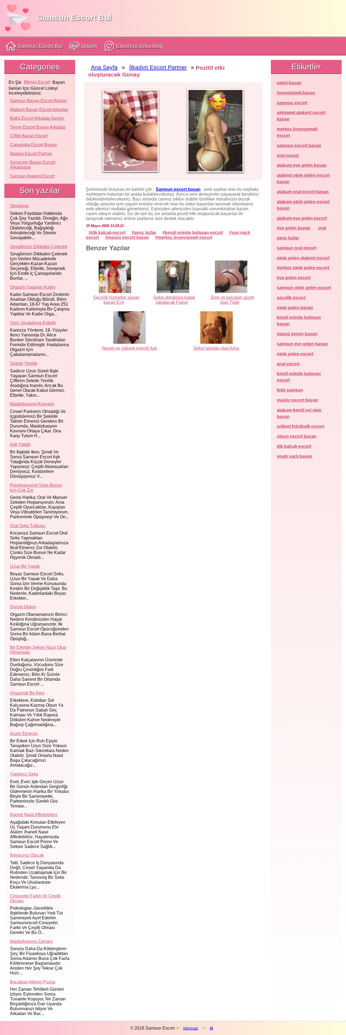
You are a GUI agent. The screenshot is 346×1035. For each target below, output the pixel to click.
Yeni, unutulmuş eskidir (33, 322)
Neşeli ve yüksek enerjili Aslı (129, 348)
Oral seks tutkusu (27, 525)
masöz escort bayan (128, 237)
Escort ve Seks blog (139, 46)
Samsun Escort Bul (74, 17)
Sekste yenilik (23, 363)
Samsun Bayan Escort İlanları (38, 100)
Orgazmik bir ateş (27, 693)
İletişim (89, 45)
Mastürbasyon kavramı (32, 404)
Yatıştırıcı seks (24, 774)
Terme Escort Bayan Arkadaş (37, 127)
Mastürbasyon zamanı (31, 941)
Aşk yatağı (20, 444)
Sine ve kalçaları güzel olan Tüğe (232, 300)
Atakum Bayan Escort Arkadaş (39, 109)
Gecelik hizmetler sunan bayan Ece (116, 300)
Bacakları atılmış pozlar (32, 982)
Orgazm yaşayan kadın (32, 287)
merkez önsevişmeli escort (185, 237)
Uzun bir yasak (25, 566)
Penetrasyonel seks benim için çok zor (36, 487)
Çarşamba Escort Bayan (33, 144)
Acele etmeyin (24, 733)
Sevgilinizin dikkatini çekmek (38, 246)
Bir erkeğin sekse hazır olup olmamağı (38, 650)
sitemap (190, 1028)
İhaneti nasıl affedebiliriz (34, 814)
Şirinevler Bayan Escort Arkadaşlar (32, 164)
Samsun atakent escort (32, 176)
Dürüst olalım (23, 607)
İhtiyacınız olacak (27, 855)
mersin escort (37, 82)
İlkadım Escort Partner (31, 153)
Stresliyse (19, 205)
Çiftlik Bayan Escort (29, 135)
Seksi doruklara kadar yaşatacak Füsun (174, 300)
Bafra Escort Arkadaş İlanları (37, 118)
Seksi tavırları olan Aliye (216, 348)
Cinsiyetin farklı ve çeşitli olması (35, 898)
